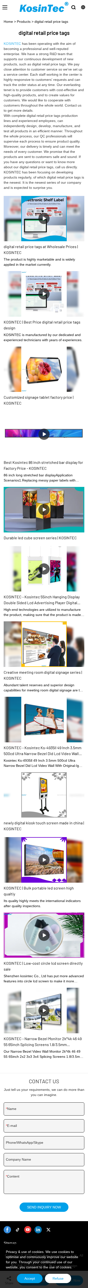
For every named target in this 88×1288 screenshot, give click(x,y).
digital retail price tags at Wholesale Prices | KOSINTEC (41, 249)
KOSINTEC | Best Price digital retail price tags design (42, 325)
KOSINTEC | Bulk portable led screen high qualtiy (39, 891)
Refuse (58, 1278)
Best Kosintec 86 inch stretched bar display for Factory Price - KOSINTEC (43, 465)
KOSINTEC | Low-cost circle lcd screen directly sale (43, 966)
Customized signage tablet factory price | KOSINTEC (39, 400)
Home (8, 22)
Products (24, 22)
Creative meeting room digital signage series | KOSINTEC (43, 675)
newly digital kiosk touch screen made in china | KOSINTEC (44, 825)
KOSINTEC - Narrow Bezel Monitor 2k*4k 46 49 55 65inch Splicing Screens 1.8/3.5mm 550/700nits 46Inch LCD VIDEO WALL (43, 1041)
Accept (29, 1278)
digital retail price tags (51, 22)
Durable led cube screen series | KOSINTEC (40, 537)
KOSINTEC (12, 44)
